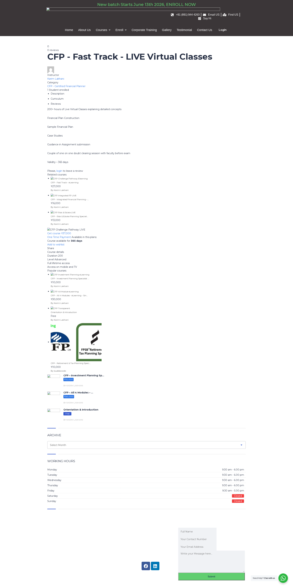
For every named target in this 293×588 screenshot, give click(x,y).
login (59, 170)
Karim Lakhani (55, 78)
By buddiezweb (58, 371)
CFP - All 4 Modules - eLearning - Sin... (69, 295)
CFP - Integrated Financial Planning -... (70, 199)
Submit (211, 576)
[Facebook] (146, 566)
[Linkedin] (155, 566)
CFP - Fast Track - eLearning (65, 182)
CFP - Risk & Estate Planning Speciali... (69, 216)
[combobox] (146, 445)
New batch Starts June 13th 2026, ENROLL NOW (146, 4)
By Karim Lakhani (60, 190)
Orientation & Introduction (64, 312)
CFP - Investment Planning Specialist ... (70, 278)
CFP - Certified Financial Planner (66, 86)
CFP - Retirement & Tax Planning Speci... (71, 363)
